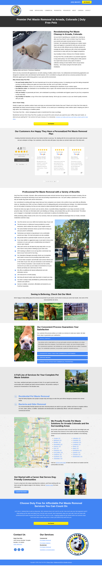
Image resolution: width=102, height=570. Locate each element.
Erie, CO (56, 448)
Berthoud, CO (57, 440)
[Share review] (47, 173)
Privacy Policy (50, 562)
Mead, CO (76, 446)
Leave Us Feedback (21, 160)
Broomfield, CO (58, 444)
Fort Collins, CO (58, 452)
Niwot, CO (76, 448)
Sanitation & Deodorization (47, 550)
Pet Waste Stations (45, 543)
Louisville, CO (77, 440)
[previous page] (32, 158)
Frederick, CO (58, 454)
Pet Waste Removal (45, 540)
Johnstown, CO (58, 458)
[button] (16, 310)
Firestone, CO (58, 450)
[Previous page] (44, 181)
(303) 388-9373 (75, 2)
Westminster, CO (77, 456)
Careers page (49, 485)
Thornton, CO (76, 454)
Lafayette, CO (77, 438)
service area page (61, 462)
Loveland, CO (76, 444)
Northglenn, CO (77, 450)
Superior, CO (76, 452)
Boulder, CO (57, 442)
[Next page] (58, 181)
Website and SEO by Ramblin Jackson (63, 562)
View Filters (21, 164)
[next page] (87, 158)
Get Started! (87, 2)
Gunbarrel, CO (58, 456)
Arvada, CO (57, 438)
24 (54, 181)
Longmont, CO (77, 442)
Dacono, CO (57, 446)
